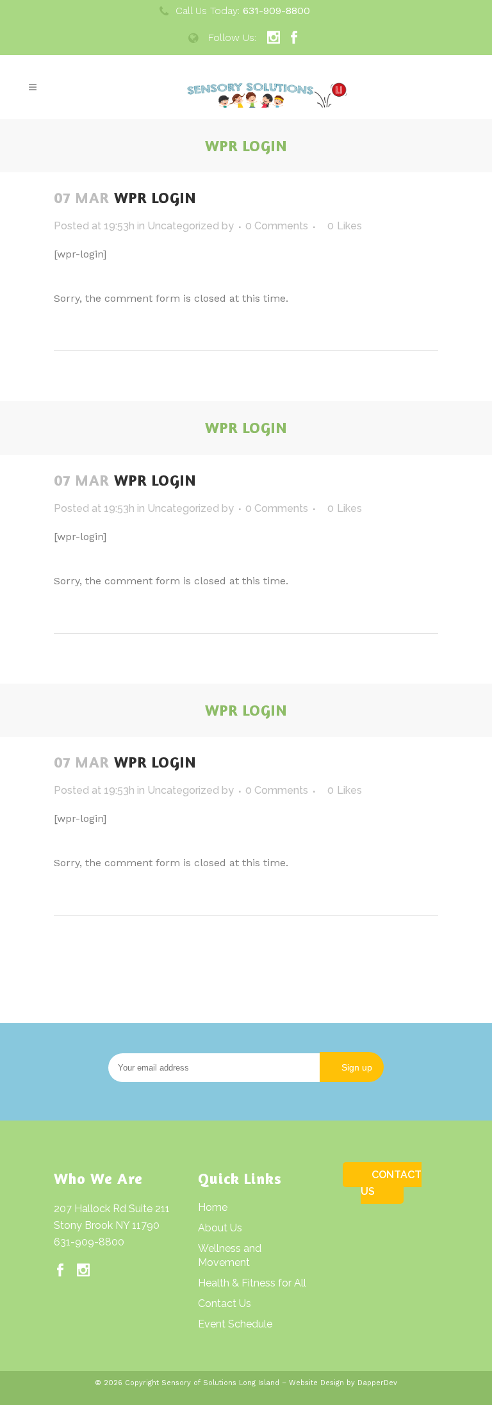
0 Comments (276, 226)
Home (212, 1207)
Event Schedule (235, 1324)
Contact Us (224, 1303)
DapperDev (377, 1383)
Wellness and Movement (229, 1255)
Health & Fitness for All (252, 1283)
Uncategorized (183, 226)
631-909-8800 (89, 1242)
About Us (220, 1228)
